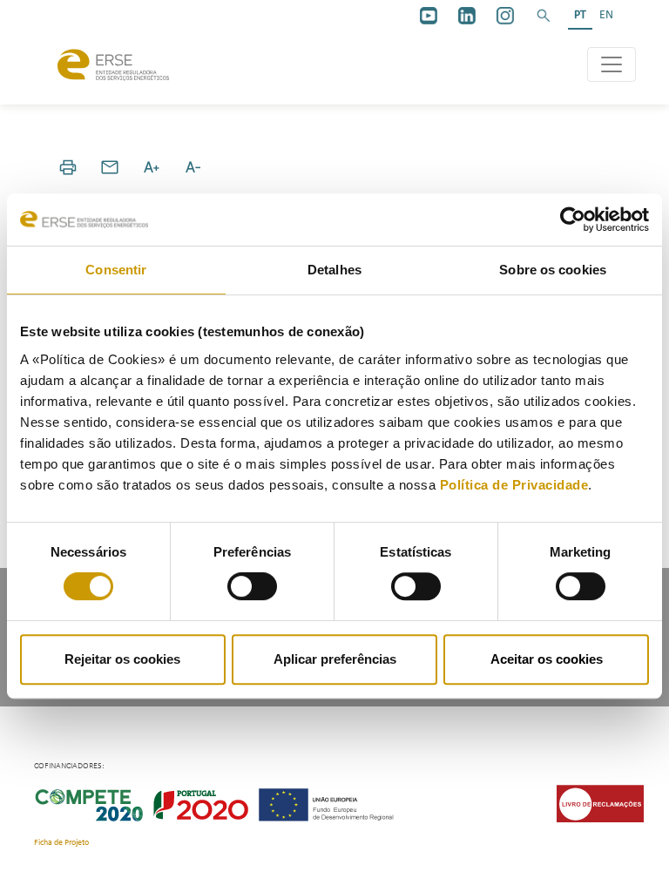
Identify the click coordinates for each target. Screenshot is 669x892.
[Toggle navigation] (611, 64)
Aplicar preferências (335, 659)
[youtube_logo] (429, 16)
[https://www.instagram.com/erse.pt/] (505, 16)
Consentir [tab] (115, 269)
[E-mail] (110, 167)
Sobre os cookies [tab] (552, 269)
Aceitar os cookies (546, 659)
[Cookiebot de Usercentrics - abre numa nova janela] (573, 219)
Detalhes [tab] (334, 269)
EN (606, 15)
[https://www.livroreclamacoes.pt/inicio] (600, 803)
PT (580, 15)
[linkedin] (467, 16)
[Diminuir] (193, 167)
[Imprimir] (68, 167)
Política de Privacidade (514, 484)
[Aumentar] (151, 167)
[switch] (252, 586)
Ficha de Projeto (61, 843)
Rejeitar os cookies (122, 659)
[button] (544, 16)
